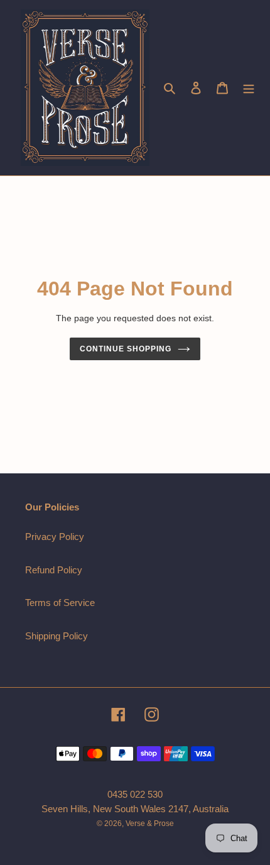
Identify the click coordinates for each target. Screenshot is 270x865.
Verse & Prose (150, 823)
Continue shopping (125, 348)
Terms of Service (60, 602)
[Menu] (248, 87)
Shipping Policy (56, 636)
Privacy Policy (54, 536)
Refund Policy (53, 570)
